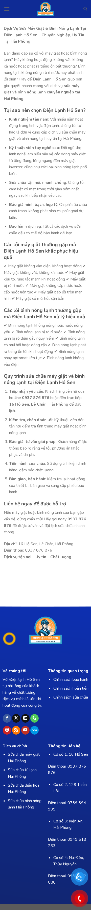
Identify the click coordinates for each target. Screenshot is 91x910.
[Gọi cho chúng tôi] (34, 718)
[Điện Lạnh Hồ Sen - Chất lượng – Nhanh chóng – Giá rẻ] (45, 9)
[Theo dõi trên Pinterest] (7, 730)
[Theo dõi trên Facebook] (7, 718)
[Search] (85, 9)
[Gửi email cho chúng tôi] (25, 718)
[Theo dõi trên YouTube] (25, 730)
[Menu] (7, 9)
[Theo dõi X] (16, 718)
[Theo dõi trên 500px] (34, 730)
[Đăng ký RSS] (16, 730)
